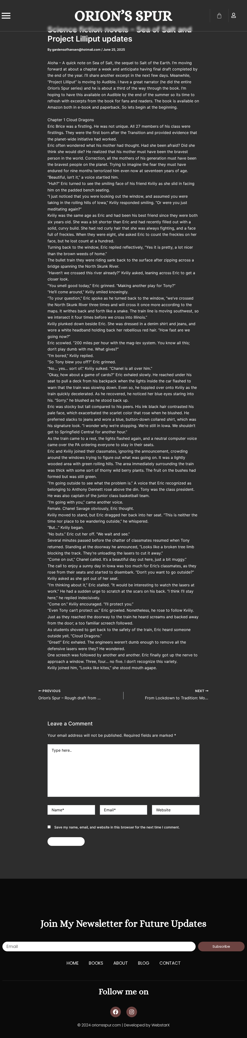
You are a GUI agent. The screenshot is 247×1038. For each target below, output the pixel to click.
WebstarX (160, 1025)
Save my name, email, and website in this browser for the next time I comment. (117, 827)
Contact (170, 963)
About (120, 963)
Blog (143, 963)
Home (73, 963)
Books (96, 963)
